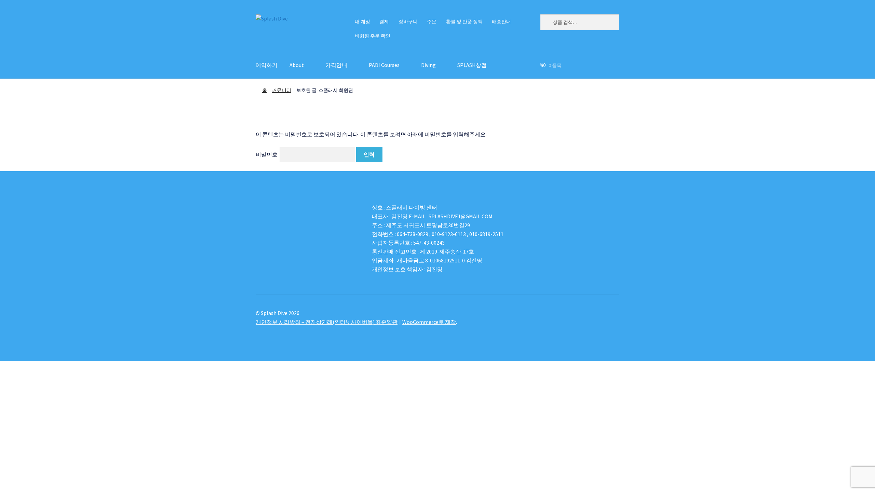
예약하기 (267, 65)
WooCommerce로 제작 (429, 321)
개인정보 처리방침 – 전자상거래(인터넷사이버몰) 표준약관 (327, 321)
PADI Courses (384, 65)
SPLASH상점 (472, 65)
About (297, 65)
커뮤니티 (281, 90)
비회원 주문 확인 (372, 36)
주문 (431, 21)
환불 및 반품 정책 (464, 21)
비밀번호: (268, 154)
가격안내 (336, 65)
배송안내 (501, 21)
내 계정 (362, 21)
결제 (384, 21)
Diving (428, 65)
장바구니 (408, 21)
